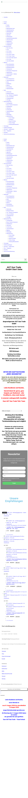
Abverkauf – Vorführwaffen (9, 129)
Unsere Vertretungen (6, 656)
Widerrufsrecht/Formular (7, 673)
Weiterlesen (8, 566)
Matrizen (8, 85)
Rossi (16, 557)
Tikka (17, 580)
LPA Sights (8, 99)
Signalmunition (9, 72)
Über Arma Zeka (9, 47)
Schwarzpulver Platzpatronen (11, 70)
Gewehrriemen (9, 109)
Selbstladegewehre (9, 31)
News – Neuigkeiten (7, 130)
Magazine (8, 112)
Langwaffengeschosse (10, 80)
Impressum (4, 666)
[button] (14, 136)
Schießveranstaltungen (8, 127)
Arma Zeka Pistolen (7, 46)
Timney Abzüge (12, 122)
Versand (3, 676)
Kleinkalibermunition (10, 67)
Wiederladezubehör (9, 88)
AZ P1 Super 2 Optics (10, 56)
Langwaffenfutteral (9, 111)
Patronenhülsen (9, 86)
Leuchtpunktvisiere (9, 98)
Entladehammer (9, 106)
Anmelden (6, 17)
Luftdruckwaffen (9, 43)
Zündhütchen (8, 83)
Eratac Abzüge (11, 117)
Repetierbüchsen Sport (10, 28)
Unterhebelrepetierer (10, 30)
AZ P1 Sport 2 (9, 52)
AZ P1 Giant (8, 59)
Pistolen (7, 25)
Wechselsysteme (9, 36)
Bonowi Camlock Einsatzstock (12, 104)
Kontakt (5, 21)
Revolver (8, 26)
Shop (3, 653)
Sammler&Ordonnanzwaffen (11, 38)
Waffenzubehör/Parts (7, 101)
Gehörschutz (8, 108)
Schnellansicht (6, 515)
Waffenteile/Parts (9, 116)
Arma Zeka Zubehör (10, 60)
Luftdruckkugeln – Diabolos (11, 73)
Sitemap (3, 678)
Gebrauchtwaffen (9, 39)
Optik (5, 90)
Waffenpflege (8, 114)
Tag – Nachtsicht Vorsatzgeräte (12, 95)
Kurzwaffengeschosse (10, 78)
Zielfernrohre (8, 91)
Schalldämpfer (9, 44)
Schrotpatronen (9, 69)
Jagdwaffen (8, 34)
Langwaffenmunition (10, 65)
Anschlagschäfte (9, 103)
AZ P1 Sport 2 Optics (10, 54)
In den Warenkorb (9, 534)
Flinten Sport (8, 33)
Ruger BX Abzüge (12, 121)
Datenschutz (4, 668)
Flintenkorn (11, 119)
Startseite (4, 651)
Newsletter (6, 132)
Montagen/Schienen (10, 93)
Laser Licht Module (10, 96)
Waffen (5, 23)
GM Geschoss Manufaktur (22, 525)
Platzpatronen (8, 75)
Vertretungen (6, 243)
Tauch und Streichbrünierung (9, 134)
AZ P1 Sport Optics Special (11, 57)
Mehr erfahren (17, 12)
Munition (5, 62)
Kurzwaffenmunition (10, 64)
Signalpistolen (9, 41)
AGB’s (3, 671)
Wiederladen (6, 77)
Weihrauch (8, 611)
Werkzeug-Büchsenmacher (14, 124)
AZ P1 (7, 49)
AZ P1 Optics (8, 51)
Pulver (7, 82)
